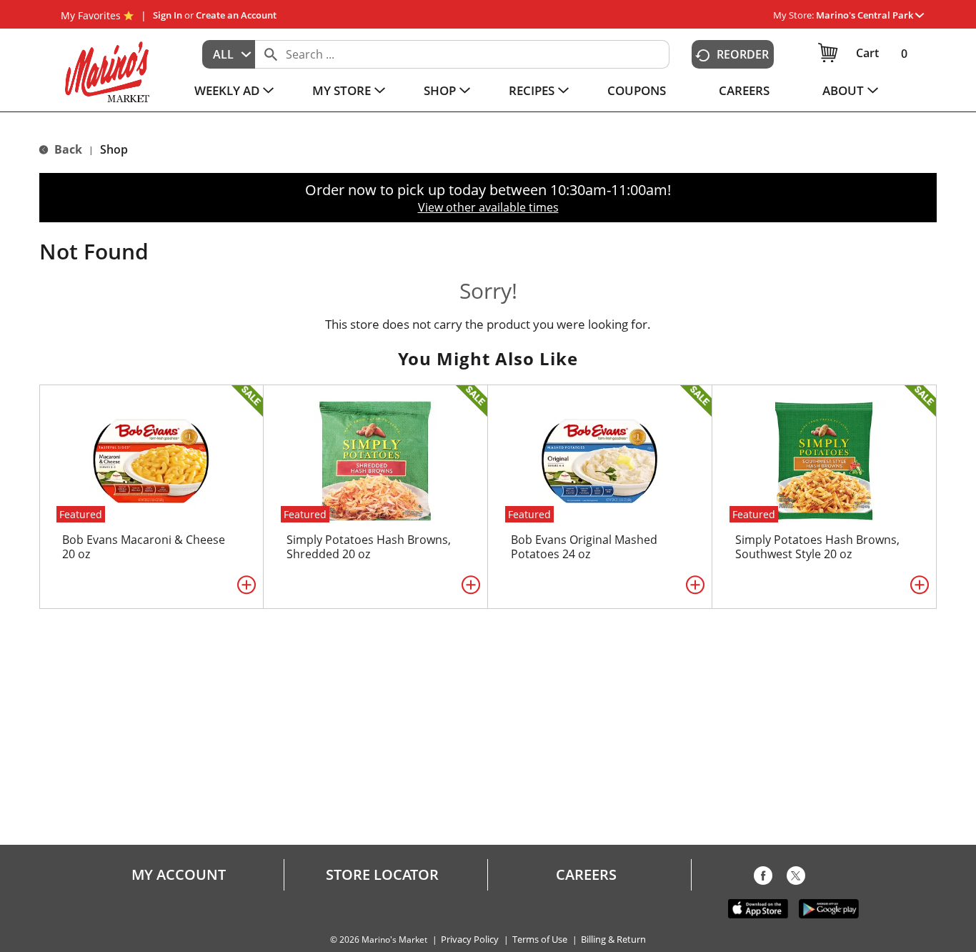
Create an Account (236, 15)
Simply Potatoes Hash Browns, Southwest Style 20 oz (817, 547)
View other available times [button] (488, 207)
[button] (870, 15)
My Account (178, 874)
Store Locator (382, 874)
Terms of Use (539, 939)
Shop (114, 149)
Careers (586, 874)
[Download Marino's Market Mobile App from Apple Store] (758, 908)
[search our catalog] (271, 54)
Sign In (167, 15)
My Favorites (91, 15)
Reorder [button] (743, 54)
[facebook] (763, 878)
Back (66, 149)
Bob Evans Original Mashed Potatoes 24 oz (584, 547)
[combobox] (228, 54)
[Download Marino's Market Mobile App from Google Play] (829, 908)
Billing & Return (613, 939)
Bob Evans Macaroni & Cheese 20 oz (143, 547)
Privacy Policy (470, 939)
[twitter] (796, 878)
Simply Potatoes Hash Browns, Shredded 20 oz (369, 547)
